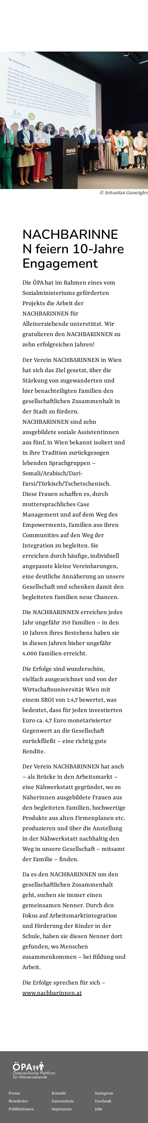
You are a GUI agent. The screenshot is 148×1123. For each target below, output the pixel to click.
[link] (30, 1094)
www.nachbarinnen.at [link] (52, 993)
